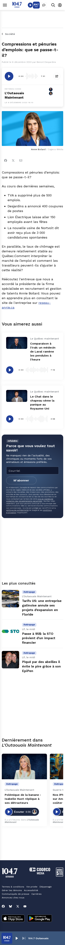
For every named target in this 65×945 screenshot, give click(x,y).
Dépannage (46, 886)
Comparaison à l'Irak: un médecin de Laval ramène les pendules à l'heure (42, 351)
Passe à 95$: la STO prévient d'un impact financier (38, 638)
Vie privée (31, 886)
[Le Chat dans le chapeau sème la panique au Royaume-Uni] (16, 396)
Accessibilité (31, 890)
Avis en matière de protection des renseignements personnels (29, 500)
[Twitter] (13, 160)
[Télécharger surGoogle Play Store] (39, 919)
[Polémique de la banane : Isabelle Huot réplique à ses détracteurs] (24, 766)
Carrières (36, 894)
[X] (17, 906)
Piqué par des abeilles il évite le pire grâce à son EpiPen (41, 666)
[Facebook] (5, 160)
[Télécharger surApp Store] (13, 919)
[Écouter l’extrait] (9, 76)
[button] (16, 938)
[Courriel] (21, 160)
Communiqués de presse (15, 894)
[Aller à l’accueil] (17, 6)
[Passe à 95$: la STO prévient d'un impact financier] (10, 631)
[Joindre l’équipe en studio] (44, 5)
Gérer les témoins (12, 890)
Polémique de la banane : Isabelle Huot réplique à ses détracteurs (23, 799)
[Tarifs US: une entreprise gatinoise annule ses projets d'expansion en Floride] (10, 598)
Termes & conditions (13, 886)
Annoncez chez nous (13, 897)
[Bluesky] (10, 906)
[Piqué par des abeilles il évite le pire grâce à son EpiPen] (10, 659)
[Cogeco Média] (39, 873)
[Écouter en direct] (30, 5)
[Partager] (56, 76)
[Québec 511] (59, 875)
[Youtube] (24, 906)
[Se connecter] (60, 5)
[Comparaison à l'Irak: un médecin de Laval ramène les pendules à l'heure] (16, 343)
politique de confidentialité (17, 510)
